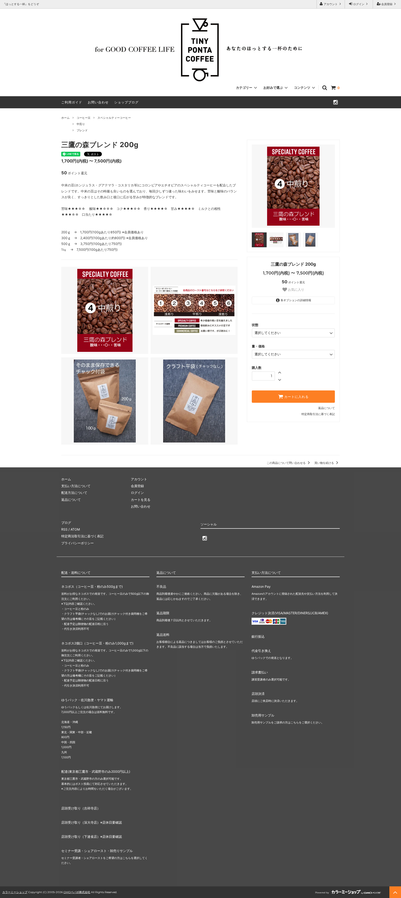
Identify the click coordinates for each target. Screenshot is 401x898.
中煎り (81, 124)
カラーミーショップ (14, 892)
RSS (64, 529)
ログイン (358, 4)
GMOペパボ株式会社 (76, 892)
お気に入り (295, 289)
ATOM (75, 529)
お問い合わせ (98, 102)
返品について (326, 408)
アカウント (330, 4)
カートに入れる (296, 397)
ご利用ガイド (71, 102)
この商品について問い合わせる (286, 463)
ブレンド (82, 130)
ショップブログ (126, 102)
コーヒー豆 (84, 117)
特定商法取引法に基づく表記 (82, 536)
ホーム (65, 117)
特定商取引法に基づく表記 (318, 414)
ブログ (66, 523)
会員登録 (387, 4)
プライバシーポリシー (77, 543)
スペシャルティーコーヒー (114, 117)
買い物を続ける (324, 463)
